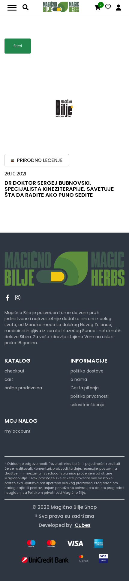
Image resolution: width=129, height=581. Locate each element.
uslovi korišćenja (87, 405)
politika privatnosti (89, 396)
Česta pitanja (84, 388)
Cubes (83, 525)
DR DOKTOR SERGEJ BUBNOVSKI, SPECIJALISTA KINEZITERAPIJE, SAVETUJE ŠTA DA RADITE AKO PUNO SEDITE (59, 189)
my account (17, 431)
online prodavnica (23, 388)
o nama (78, 379)
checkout (14, 371)
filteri (18, 46)
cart (8, 379)
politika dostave (87, 371)
